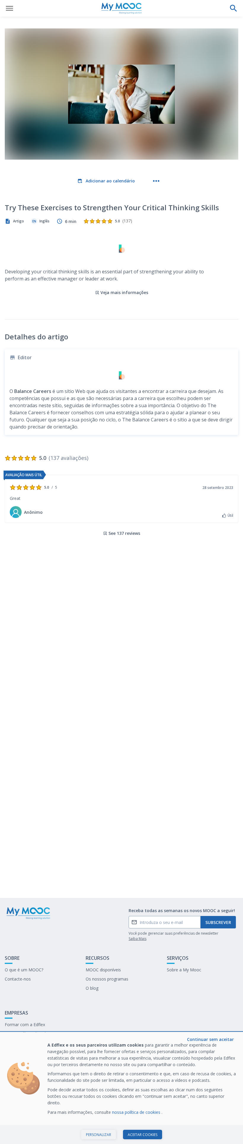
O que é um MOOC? (24, 970)
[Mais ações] (156, 180)
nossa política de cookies (137, 1112)
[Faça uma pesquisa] (233, 8)
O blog (92, 988)
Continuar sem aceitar (210, 1039)
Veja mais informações (124, 292)
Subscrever (218, 922)
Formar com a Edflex (25, 1024)
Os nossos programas (107, 979)
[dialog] (121, 1088)
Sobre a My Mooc (184, 970)
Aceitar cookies (142, 1134)
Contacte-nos (18, 979)
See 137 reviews (124, 533)
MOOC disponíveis (103, 970)
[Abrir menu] (9, 8)
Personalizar (98, 1134)
